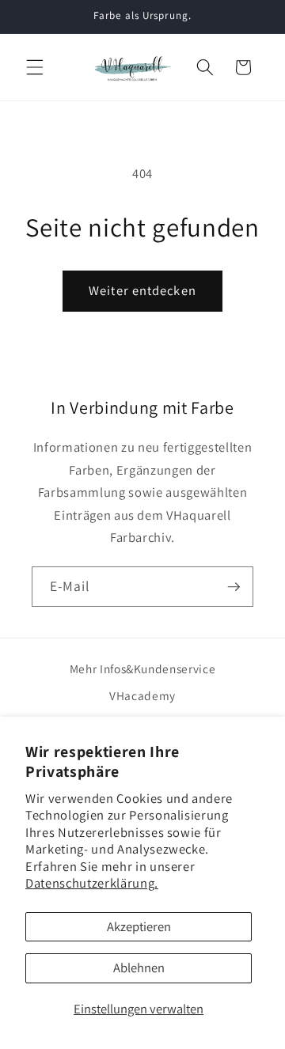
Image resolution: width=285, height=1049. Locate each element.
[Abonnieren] (234, 587)
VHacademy (142, 695)
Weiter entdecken (142, 290)
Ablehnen (139, 967)
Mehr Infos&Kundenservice (143, 668)
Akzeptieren (139, 926)
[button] (35, 67)
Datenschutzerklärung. (91, 883)
